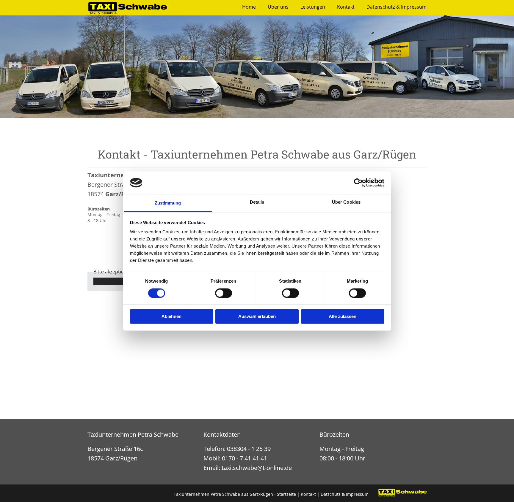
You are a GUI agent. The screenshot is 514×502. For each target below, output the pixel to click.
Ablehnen (171, 316)
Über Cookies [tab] (346, 202)
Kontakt (346, 7)
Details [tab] (257, 202)
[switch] (223, 293)
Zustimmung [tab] (168, 203)
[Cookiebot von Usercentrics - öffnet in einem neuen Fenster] (358, 182)
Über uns (278, 7)
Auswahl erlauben (257, 316)
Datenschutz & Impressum (396, 7)
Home (249, 7)
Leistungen (312, 7)
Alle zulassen (342, 316)
